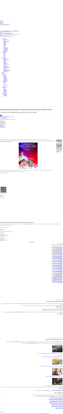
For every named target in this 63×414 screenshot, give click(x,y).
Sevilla (4, 57)
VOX (4, 83)
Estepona (5, 42)
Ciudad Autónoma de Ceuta (7, 69)
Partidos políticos (5, 86)
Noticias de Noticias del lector (57, 404)
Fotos (10, 34)
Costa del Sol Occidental (6, 41)
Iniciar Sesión (1, 23)
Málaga (3, 38)
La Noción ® (1, 413)
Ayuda (7, 413)
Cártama (4, 40)
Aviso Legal (25, 413)
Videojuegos (5, 91)
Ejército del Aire (5, 80)
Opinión (3, 93)
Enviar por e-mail (2, 125)
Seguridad (3, 75)
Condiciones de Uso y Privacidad (30, 413)
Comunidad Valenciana (6, 64)
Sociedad (3, 87)
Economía (3, 72)
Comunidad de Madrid (6, 66)
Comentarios (5, 118)
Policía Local (5, 77)
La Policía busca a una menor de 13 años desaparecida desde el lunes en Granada (57, 251)
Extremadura (5, 65)
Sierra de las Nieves (6, 49)
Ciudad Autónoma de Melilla (7, 70)
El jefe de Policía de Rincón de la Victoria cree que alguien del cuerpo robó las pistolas (57, 277)
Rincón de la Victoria (6, 47)
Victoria (1, 196)
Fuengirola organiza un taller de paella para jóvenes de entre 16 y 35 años (57, 273)
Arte (4, 74)
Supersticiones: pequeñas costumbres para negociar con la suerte (57, 275)
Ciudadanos (5, 82)
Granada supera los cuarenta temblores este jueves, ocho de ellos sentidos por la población (57, 269)
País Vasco (5, 68)
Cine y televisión (5, 92)
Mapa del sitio (10, 413)
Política (3, 81)
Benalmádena (5, 39)
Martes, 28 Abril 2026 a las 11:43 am (4, 117)
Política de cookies (37, 413)
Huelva (4, 55)
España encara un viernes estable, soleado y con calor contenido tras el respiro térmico (57, 271)
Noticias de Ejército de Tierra (57, 406)
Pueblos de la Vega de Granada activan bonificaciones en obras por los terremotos (57, 279)
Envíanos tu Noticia (18, 413)
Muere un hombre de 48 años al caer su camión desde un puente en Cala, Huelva (57, 264)
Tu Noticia (15, 34)
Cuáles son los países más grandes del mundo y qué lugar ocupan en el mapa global (57, 261)
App (4, 31)
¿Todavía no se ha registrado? (3, 235)
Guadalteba (5, 43)
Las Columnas (5, 95)
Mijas (4, 46)
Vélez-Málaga (5, 51)
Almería (4, 52)
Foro (2, 31)
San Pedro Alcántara (7, 34)
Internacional (4, 71)
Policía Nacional (5, 78)
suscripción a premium (8, 225)
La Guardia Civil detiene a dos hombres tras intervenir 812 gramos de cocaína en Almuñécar (57, 259)
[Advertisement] (22, 5)
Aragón (4, 59)
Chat (1, 31)
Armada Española (6, 79)
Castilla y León (5, 62)
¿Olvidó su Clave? (2, 237)
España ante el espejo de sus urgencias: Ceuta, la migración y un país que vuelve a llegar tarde (57, 266)
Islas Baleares (5, 60)
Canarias (5, 61)
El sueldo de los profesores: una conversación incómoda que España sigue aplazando (57, 254)
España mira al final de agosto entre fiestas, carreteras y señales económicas (57, 249)
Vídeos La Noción (2, 34)
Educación (5, 89)
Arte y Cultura (3, 73)
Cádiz (4, 53)
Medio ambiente (5, 90)
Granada (4, 54)
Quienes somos (14, 413)
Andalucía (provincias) (6, 58)
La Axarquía (5, 44)
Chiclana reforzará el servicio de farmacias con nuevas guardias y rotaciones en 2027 (57, 256)
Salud (4, 88)
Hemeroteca (18, 34)
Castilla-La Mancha (6, 63)
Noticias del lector (6, 94)
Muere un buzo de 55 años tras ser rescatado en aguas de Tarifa (58, 247)
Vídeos (12, 34)
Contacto (22, 413)
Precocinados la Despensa (59, 148)
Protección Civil (5, 76)
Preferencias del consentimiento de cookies (44, 413)
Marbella (5, 45)
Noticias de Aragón (59, 408)
